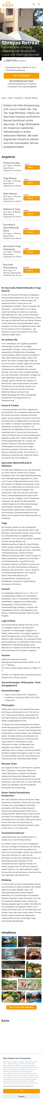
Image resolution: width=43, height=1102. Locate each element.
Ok (21, 1091)
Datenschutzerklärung (27, 1086)
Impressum (18, 1086)
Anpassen (21, 1096)
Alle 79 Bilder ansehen (21, 1007)
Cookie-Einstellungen (9, 1086)
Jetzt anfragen (21, 76)
